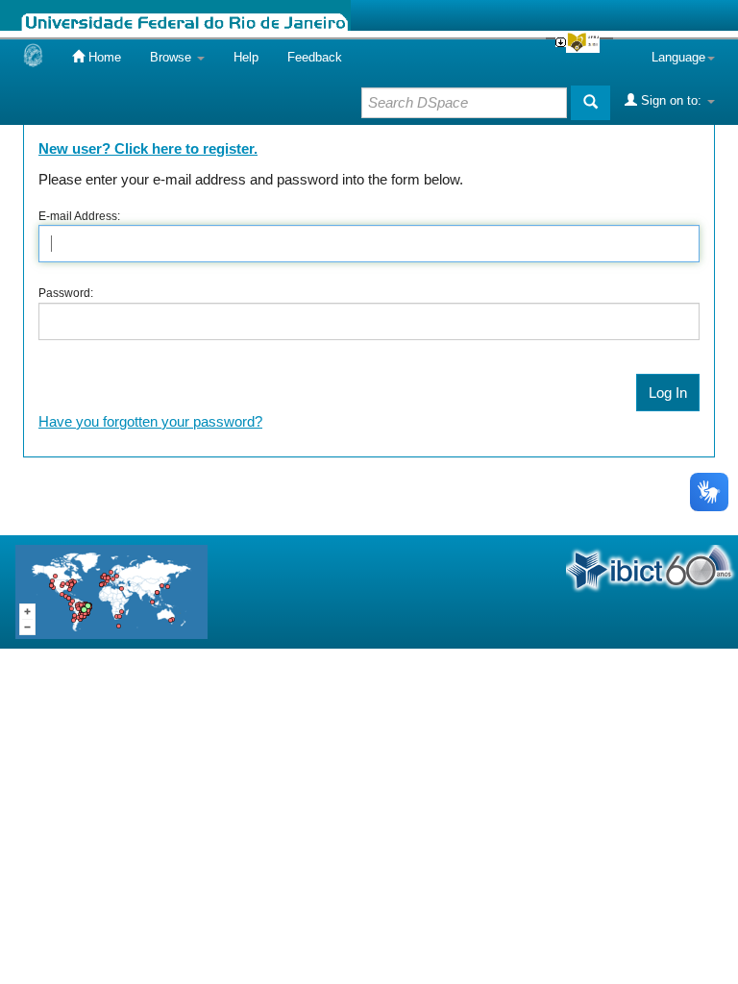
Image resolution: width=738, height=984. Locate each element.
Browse (172, 57)
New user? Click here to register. (148, 148)
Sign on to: (671, 100)
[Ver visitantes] (111, 590)
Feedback (314, 57)
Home (103, 57)
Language (678, 57)
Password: (65, 293)
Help (246, 57)
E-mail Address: (79, 216)
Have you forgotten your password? (150, 421)
